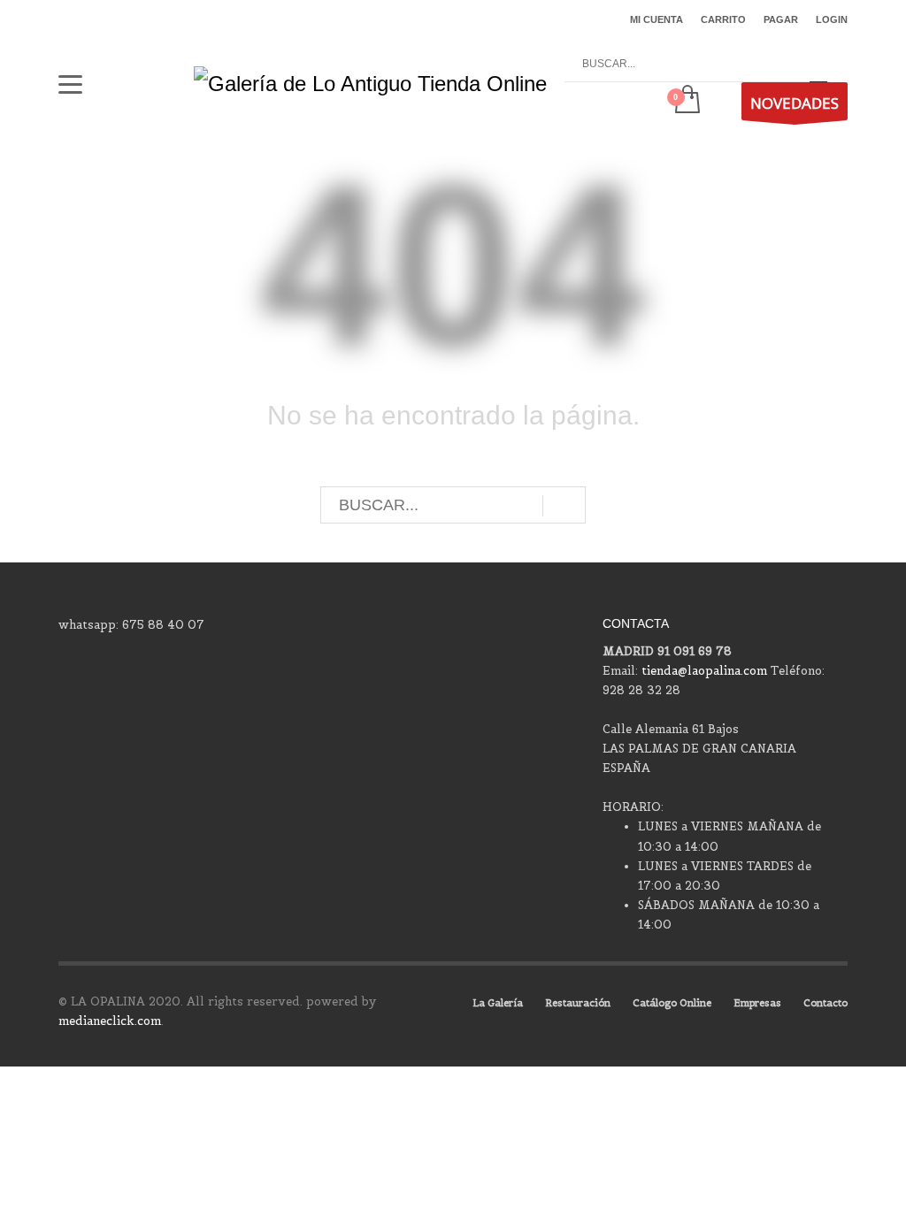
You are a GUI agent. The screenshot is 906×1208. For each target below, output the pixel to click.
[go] (818, 64)
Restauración (577, 1003)
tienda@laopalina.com (704, 670)
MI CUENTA (656, 19)
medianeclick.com (109, 1020)
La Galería (497, 1003)
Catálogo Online (672, 1003)
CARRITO (723, 19)
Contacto (825, 1003)
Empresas (757, 1003)
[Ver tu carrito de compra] (686, 101)
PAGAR (781, 19)
